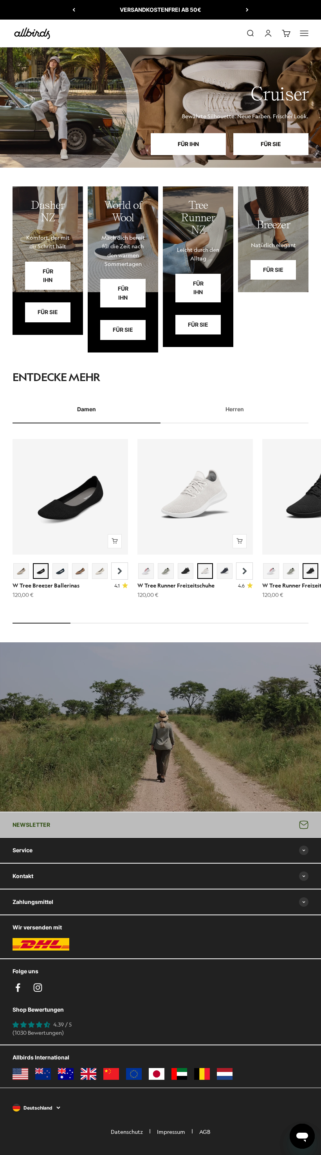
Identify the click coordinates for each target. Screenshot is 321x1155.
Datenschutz (127, 1131)
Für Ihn (188, 144)
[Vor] (247, 9)
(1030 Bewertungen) (38, 1032)
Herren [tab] (234, 409)
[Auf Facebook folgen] (18, 987)
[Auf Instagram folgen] (37, 987)
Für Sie (271, 144)
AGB (204, 1131)
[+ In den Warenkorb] (115, 541)
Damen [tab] (86, 409)
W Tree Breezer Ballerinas (46, 585)
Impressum (171, 1131)
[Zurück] (73, 9)
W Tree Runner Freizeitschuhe (176, 585)
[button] (119, 571)
